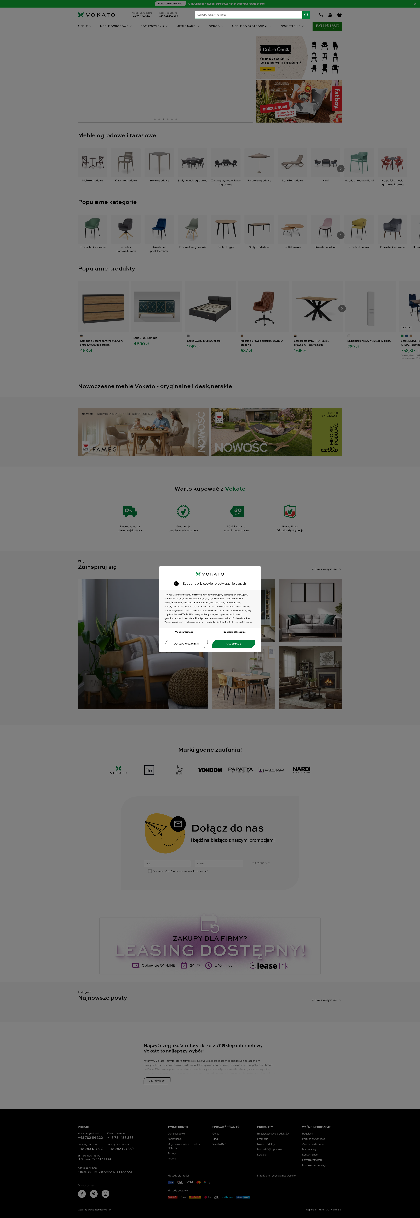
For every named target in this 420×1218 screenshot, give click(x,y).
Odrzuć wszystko (186, 644)
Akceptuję (233, 644)
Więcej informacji (184, 631)
